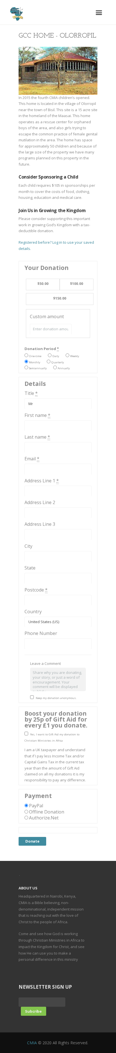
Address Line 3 (39, 524)
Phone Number (40, 633)
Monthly (34, 362)
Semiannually (38, 368)
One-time (35, 356)
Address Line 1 (41, 480)
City (28, 546)
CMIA (32, 1042)
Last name (37, 437)
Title (31, 393)
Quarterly (57, 362)
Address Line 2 (39, 502)
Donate (32, 841)
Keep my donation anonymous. (56, 698)
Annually (64, 368)
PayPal (36, 806)
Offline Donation (46, 812)
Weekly (74, 356)
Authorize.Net (44, 818)
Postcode (36, 590)
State (29, 568)
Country (33, 611)
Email (31, 458)
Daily (55, 356)
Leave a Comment (45, 663)
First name (37, 415)
